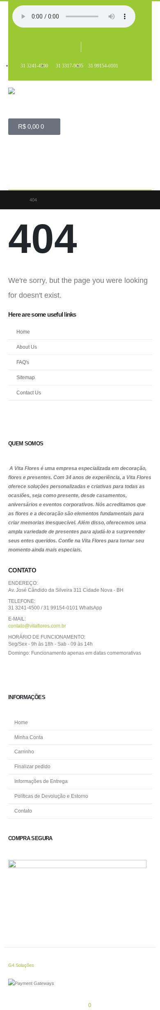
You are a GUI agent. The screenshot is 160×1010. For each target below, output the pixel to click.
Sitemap (25, 377)
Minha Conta (28, 737)
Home (23, 331)
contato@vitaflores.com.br (37, 625)
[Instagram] (89, 47)
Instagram (36, 672)
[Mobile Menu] (16, 153)
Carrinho (24, 751)
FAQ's (22, 362)
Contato (23, 810)
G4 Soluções (21, 965)
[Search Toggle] (20, 177)
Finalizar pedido (32, 766)
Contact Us (28, 392)
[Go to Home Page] (15, 199)
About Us (26, 347)
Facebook (17, 672)
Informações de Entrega (41, 781)
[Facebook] (73, 47)
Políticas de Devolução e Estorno (51, 796)
